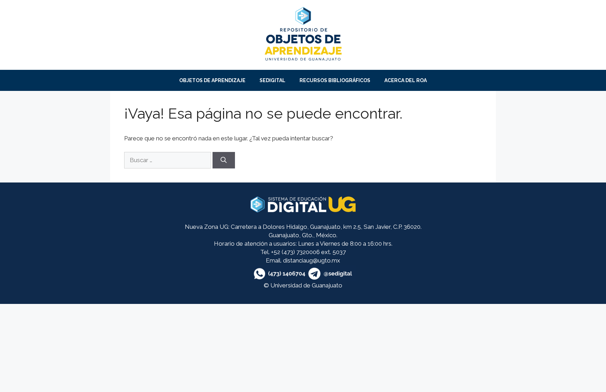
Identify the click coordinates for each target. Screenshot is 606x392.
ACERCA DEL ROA (405, 80)
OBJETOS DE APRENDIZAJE (212, 80)
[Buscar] (224, 160)
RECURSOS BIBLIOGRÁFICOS (334, 80)
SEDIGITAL (272, 80)
